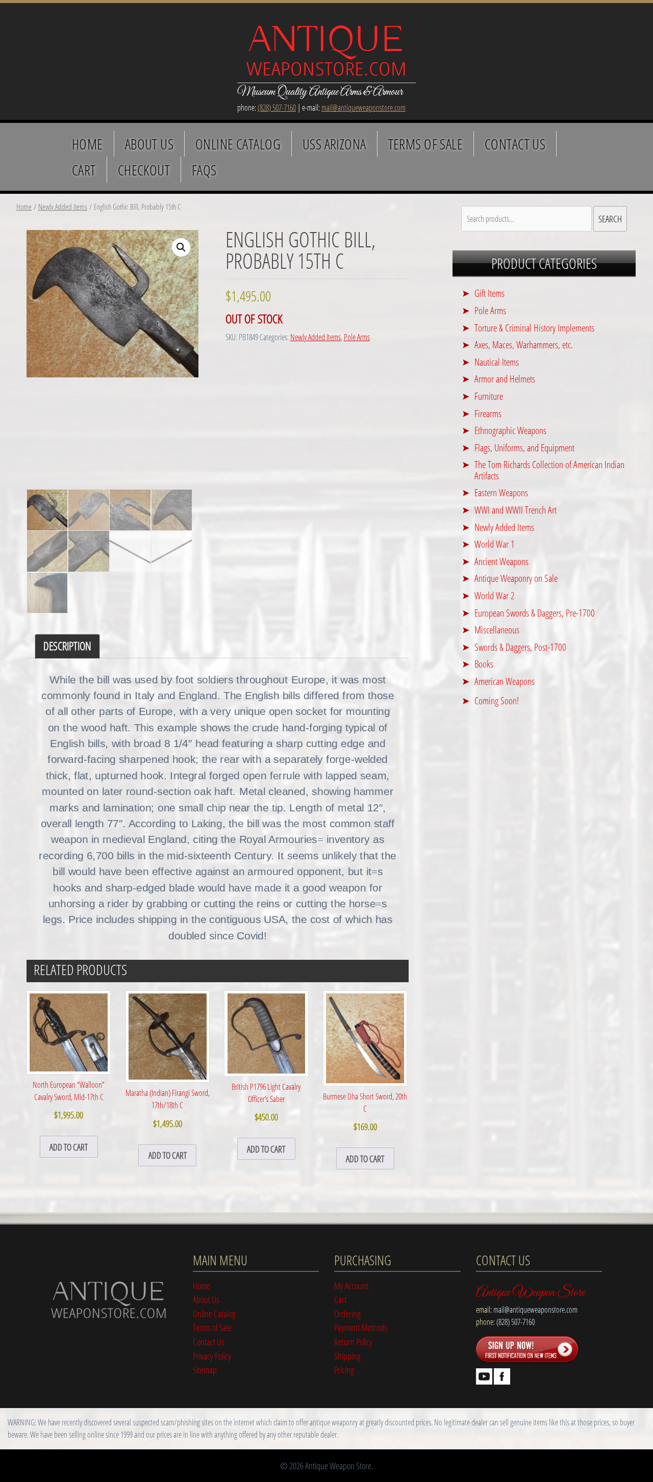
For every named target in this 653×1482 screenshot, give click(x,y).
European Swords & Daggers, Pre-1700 (534, 613)
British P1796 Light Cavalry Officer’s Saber (266, 1102)
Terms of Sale (425, 144)
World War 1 (494, 544)
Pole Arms (357, 337)
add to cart (68, 1146)
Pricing (344, 1369)
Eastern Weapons (501, 492)
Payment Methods (361, 1327)
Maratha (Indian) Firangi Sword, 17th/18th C (167, 1108)
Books (483, 664)
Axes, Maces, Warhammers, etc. (523, 344)
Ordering (347, 1313)
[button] (181, 247)
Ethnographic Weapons (510, 430)
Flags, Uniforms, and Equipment (524, 447)
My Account (351, 1285)
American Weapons (504, 681)
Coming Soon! (496, 700)
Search (610, 218)
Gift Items (489, 293)
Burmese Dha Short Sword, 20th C (365, 1112)
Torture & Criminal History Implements (534, 328)
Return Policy (353, 1341)
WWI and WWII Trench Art (515, 510)
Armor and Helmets (504, 379)
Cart (84, 170)
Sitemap (205, 1369)
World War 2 (494, 595)
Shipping (347, 1355)
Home (87, 144)
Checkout (144, 170)
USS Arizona (334, 144)
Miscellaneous (496, 629)
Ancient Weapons (501, 561)
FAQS (204, 170)
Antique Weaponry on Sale (516, 578)
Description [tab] (67, 645)
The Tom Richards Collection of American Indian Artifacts (549, 469)
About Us (149, 144)
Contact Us (515, 144)
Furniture (488, 396)
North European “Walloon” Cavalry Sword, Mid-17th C (69, 1100)
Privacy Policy (212, 1355)
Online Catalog (238, 144)
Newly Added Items (62, 206)
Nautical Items (496, 362)
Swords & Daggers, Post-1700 (520, 647)
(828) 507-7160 (277, 107)
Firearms (487, 413)
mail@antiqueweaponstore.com (363, 107)
